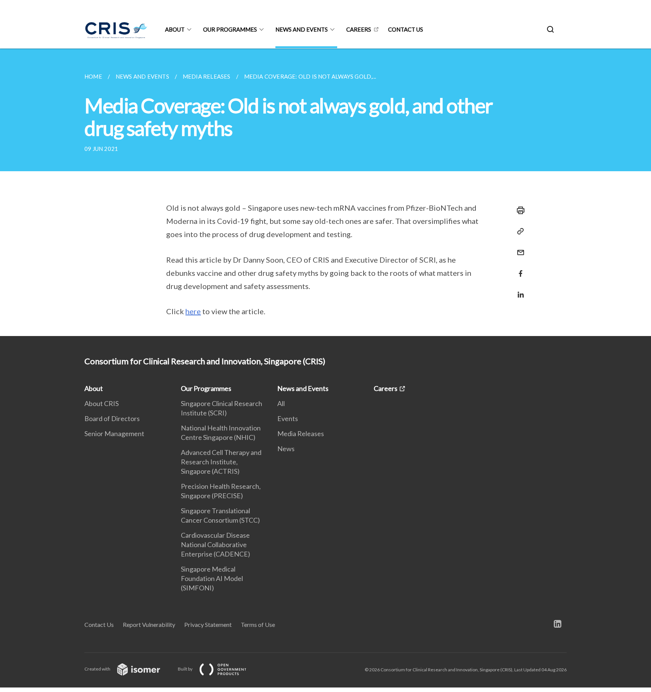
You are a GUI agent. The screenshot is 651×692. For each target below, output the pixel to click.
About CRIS (101, 403)
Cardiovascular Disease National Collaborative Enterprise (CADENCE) (215, 544)
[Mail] (518, 247)
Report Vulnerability (149, 624)
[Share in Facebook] (518, 268)
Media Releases (300, 433)
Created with (97, 669)
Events (287, 418)
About (175, 29)
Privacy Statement (208, 624)
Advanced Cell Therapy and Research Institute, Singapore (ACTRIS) (221, 461)
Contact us (405, 29)
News (286, 448)
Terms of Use (258, 624)
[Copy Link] (518, 231)
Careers (358, 29)
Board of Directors (112, 418)
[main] (325, 192)
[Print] (518, 210)
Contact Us (99, 624)
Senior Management (114, 433)
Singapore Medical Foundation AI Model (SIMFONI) (212, 578)
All (281, 403)
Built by (185, 669)
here (193, 311)
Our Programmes (230, 29)
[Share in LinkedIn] (518, 290)
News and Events (301, 29)
